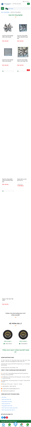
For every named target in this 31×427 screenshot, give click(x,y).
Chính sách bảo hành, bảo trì (8, 410)
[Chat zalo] (3, 424)
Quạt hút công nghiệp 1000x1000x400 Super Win (22, 37)
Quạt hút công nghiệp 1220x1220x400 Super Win (7, 180)
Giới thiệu (4, 397)
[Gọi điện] (9, 424)
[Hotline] (27, 424)
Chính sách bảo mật (6, 399)
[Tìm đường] (21, 424)
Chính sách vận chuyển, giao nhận (9, 407)
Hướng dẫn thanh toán (7, 405)
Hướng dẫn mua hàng (7, 401)
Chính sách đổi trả (6, 403)
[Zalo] (15, 424)
